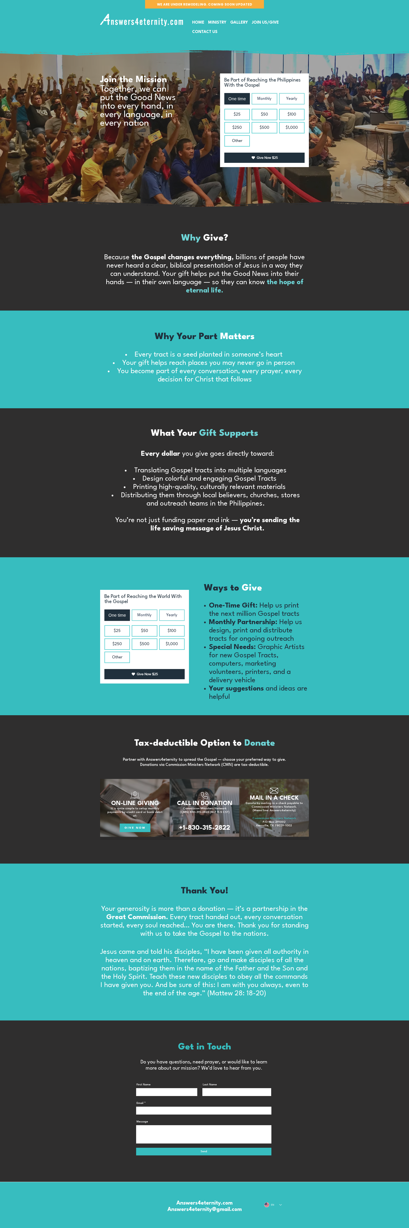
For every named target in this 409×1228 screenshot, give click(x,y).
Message (142, 1121)
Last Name (210, 1084)
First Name (144, 1084)
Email (140, 1103)
